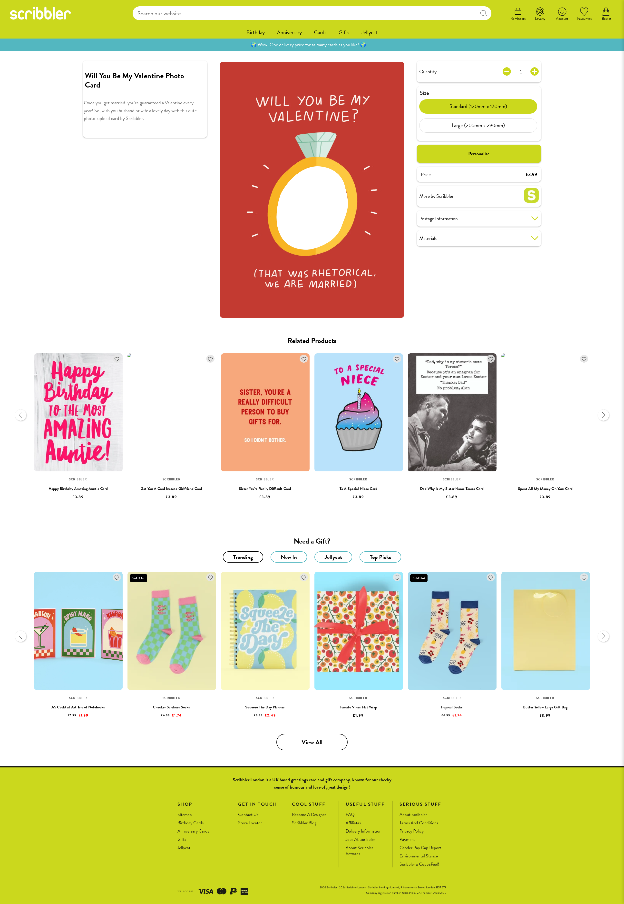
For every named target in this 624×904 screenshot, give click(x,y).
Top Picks (380, 557)
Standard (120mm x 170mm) (478, 106)
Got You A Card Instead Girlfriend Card (171, 489)
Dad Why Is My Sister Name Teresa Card (452, 489)
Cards (320, 32)
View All (312, 742)
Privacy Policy (412, 831)
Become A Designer (309, 815)
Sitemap (184, 815)
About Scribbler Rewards (359, 851)
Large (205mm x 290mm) (478, 125)
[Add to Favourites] (117, 359)
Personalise (479, 153)
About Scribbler (413, 815)
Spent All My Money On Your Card (545, 489)
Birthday (255, 32)
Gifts (344, 32)
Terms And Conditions (419, 823)
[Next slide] (603, 415)
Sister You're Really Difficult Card (265, 489)
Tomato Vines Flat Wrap (358, 707)
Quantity (428, 71)
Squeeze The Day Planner (264, 707)
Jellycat (369, 32)
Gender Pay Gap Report (420, 848)
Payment (407, 839)
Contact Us (248, 815)
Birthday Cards (190, 823)
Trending (243, 557)
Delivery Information (363, 831)
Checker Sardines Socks (171, 707)
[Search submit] (483, 13)
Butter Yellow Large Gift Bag (545, 707)
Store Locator (250, 823)
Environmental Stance (419, 856)
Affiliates (353, 823)
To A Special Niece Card (358, 489)
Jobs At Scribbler (360, 839)
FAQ (350, 815)
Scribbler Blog (304, 823)
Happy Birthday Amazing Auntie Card (78, 489)
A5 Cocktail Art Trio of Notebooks (78, 707)
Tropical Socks (452, 707)
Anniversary (289, 32)
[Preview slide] (20, 415)
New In (289, 557)
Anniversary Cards (193, 831)
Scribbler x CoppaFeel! (419, 864)
